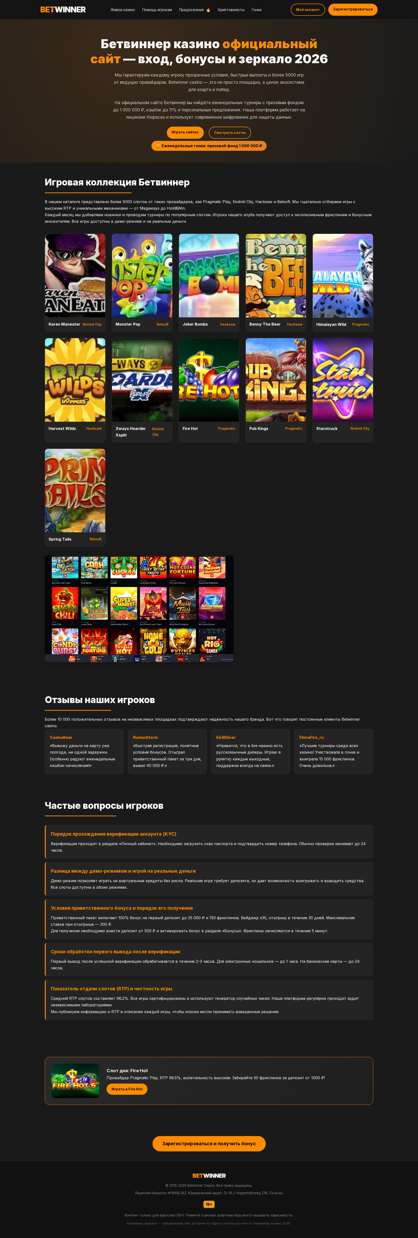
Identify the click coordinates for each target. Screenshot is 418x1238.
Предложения (195, 10)
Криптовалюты (231, 10)
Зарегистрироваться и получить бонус (209, 1143)
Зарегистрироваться (353, 9)
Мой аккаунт (308, 10)
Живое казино (123, 10)
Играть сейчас (185, 132)
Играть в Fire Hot (127, 1089)
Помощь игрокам (157, 10)
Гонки (256, 10)
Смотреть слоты (230, 132)
